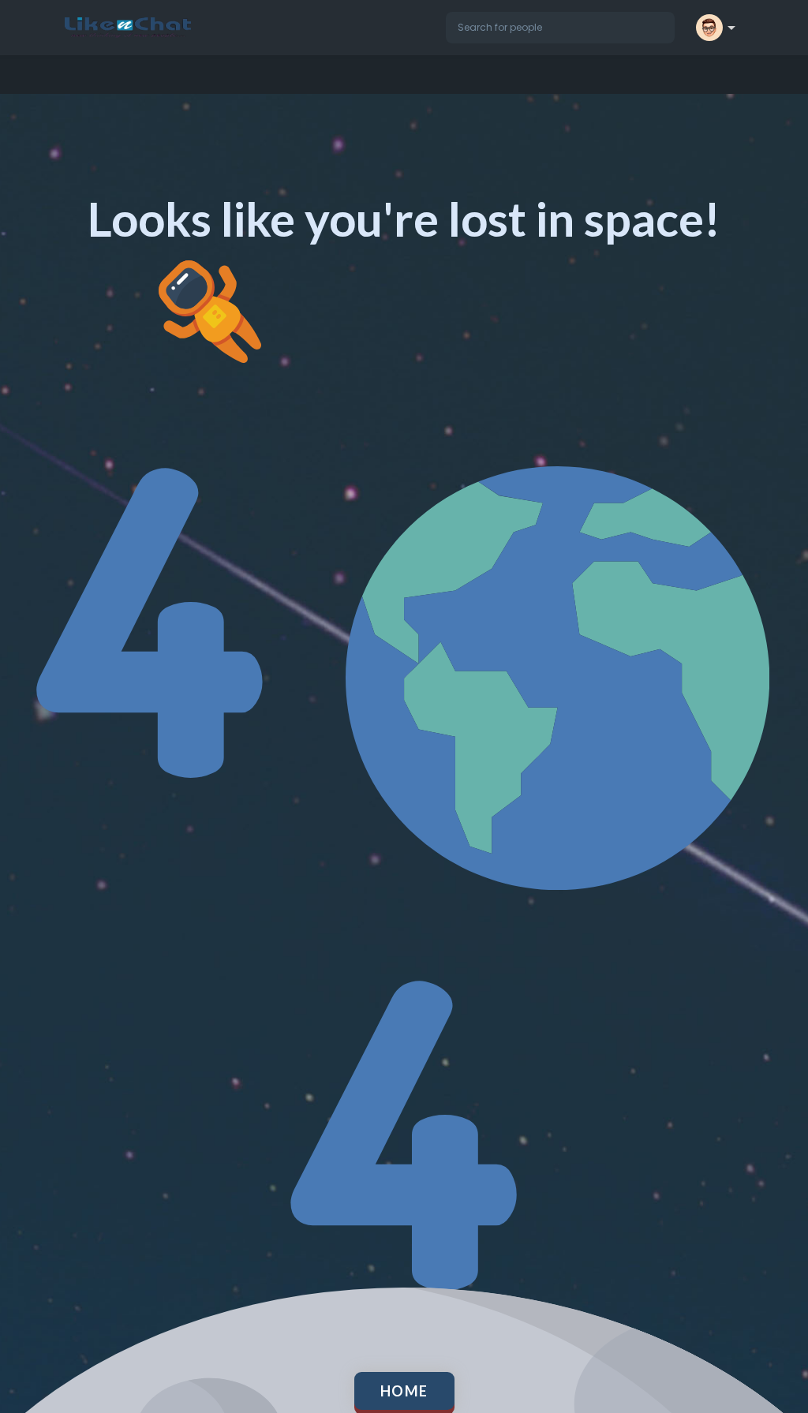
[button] (560, 27)
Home (404, 1391)
